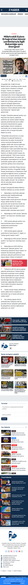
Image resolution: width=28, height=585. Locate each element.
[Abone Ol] (26, 76)
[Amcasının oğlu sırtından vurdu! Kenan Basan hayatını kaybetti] (7, 360)
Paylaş (4, 75)
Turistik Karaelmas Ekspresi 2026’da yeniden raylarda (18, 469)
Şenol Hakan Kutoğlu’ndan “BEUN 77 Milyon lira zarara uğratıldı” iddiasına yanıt (19, 448)
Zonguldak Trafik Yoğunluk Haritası (11, 560)
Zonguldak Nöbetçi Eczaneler (10, 555)
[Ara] (26, 10)
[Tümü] (26, 427)
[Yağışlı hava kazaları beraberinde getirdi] (7, 373)
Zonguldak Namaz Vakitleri (9, 559)
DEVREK (14, 438)
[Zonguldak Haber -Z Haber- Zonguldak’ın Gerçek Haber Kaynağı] (14, 10)
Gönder (4, 418)
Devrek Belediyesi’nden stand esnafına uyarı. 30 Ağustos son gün (19, 441)
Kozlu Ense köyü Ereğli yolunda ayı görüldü (18, 434)
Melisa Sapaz (6, 79)
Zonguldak (14, 445)
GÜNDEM (20, 14)
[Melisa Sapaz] (4, 346)
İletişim (4, 571)
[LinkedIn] (17, 551)
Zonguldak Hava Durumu (9, 557)
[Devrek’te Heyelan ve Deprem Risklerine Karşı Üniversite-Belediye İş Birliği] (21, 384)
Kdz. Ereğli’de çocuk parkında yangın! (19, 462)
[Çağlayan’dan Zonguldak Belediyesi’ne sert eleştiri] (21, 360)
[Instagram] (14, 551)
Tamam (22, 583)
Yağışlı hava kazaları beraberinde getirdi (6, 378)
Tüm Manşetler (6, 563)
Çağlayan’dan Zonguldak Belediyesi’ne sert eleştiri (20, 365)
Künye (9, 571)
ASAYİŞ (13, 431)
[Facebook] (6, 551)
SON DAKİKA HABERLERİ (8, 14)
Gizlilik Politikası (17, 571)
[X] (9, 551)
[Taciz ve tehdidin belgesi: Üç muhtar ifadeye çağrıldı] (7, 384)
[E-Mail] (10, 348)
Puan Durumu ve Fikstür (8, 562)
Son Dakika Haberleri (8, 565)
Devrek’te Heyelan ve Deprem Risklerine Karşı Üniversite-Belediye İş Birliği (20, 391)
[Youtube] (19, 551)
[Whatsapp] (22, 551)
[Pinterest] (11, 551)
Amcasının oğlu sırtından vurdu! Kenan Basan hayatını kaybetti (7, 366)
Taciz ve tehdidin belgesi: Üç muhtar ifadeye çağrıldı (7, 390)
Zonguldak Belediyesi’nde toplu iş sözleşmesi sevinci (18, 455)
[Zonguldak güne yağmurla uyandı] (21, 373)
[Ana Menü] (1, 10)
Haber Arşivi (6, 567)
